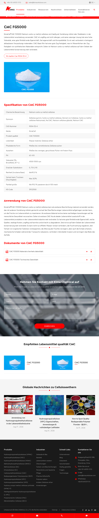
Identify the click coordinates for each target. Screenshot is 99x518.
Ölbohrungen (41, 463)
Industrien (31, 9)
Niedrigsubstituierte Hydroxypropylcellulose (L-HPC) (20, 493)
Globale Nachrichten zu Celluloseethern (49, 387)
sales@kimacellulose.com (37, 2)
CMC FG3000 (81, 362)
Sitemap (54, 510)
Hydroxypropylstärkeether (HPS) (16, 482)
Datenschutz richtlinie (69, 510)
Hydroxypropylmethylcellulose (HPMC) (18, 454)
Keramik (39, 457)
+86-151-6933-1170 (14, 2)
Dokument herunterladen (64, 462)
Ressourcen (43, 9)
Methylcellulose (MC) (11, 467)
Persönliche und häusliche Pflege (45, 471)
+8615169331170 (84, 481)
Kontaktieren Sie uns (84, 10)
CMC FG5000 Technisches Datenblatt (23, 259)
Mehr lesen (18, 412)
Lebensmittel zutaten (44, 460)
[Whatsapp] (12, 516)
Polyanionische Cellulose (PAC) (15, 498)
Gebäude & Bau (41, 454)
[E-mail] (37, 516)
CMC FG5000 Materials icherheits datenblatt (26, 251)
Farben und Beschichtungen (46, 467)
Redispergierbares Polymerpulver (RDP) (18, 476)
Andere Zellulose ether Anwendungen (44, 483)
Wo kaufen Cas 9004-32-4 (16, 56)
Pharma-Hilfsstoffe (43, 476)
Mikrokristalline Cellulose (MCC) (15, 501)
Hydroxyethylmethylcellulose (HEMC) (17, 460)
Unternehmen (70, 9)
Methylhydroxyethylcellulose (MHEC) (17, 463)
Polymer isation (41, 479)
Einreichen (49, 326)
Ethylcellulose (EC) (11, 470)
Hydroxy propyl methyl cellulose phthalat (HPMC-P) (19, 486)
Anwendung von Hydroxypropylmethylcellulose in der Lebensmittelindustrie (18, 420)
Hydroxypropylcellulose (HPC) (15, 479)
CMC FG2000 (33, 362)
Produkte (20, 9)
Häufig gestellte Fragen (65, 468)
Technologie (63, 473)
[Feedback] (86, 516)
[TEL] (62, 516)
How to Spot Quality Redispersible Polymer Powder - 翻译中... (80, 421)
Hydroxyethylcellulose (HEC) (14, 457)
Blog (61, 457)
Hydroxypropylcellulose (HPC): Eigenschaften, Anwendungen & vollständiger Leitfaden (49, 422)
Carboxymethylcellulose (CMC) (15, 473)
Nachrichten (56, 9)
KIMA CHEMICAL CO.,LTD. (23, 510)
